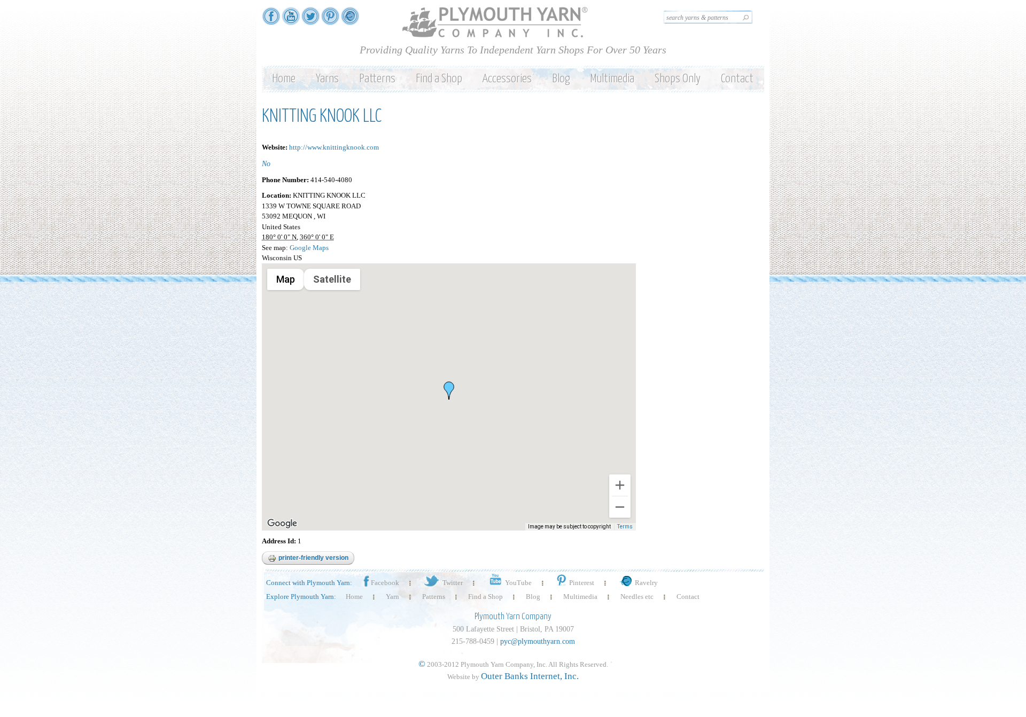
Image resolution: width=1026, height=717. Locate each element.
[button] (449, 390)
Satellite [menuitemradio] (332, 279)
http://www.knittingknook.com (334, 147)
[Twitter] (310, 20)
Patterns (377, 79)
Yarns (327, 79)
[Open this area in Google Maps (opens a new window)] (282, 524)
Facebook (385, 583)
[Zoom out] (620, 507)
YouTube (518, 583)
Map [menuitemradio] (285, 279)
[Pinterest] (330, 20)
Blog (561, 79)
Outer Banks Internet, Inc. (530, 676)
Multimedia (612, 79)
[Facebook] (271, 20)
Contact (737, 79)
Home (284, 79)
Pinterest (581, 583)
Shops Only (678, 79)
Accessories (507, 79)
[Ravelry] (350, 20)
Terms (625, 526)
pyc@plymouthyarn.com (537, 641)
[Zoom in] (620, 485)
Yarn (392, 597)
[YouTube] (291, 20)
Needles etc (637, 597)
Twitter (452, 583)
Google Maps (309, 248)
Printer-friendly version (313, 558)
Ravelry (646, 583)
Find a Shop (439, 79)
